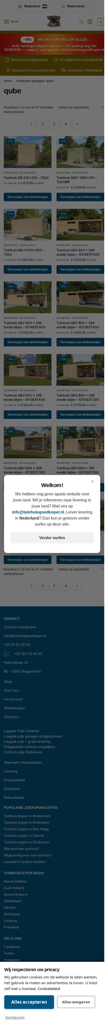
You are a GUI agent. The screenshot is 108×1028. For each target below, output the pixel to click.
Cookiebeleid (49, 988)
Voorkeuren (15, 1017)
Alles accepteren (29, 1002)
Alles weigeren (76, 1001)
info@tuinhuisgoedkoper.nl (38, 512)
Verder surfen (52, 538)
